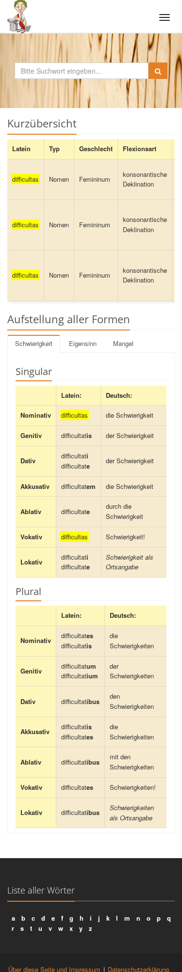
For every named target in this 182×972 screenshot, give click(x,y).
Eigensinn (83, 343)
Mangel (123, 343)
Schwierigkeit (33, 343)
